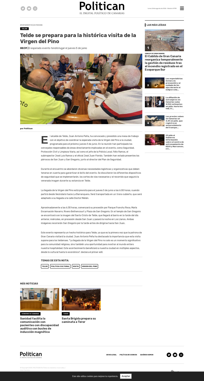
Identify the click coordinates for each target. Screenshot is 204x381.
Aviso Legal (111, 355)
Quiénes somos (146, 355)
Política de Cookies (128, 355)
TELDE (45, 266)
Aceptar (126, 376)
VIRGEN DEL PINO (89, 266)
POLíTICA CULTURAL (60, 266)
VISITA (76, 266)
